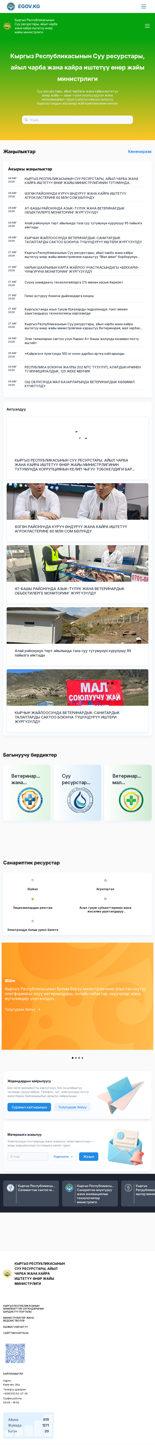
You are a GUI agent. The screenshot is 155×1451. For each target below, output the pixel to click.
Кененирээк (140, 151)
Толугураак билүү (20, 1009)
